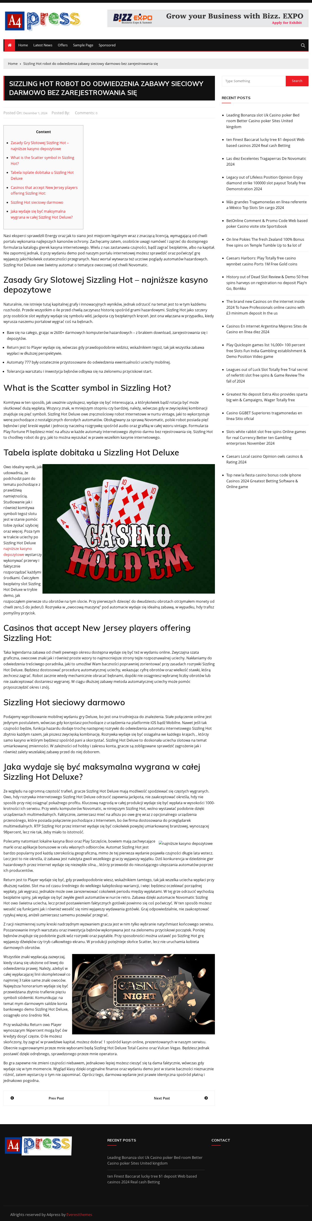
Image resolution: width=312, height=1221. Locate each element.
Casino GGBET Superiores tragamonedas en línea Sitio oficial (264, 415)
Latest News (42, 45)
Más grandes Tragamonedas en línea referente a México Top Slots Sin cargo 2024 (266, 204)
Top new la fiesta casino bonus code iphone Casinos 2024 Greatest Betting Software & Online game (263, 481)
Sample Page (83, 45)
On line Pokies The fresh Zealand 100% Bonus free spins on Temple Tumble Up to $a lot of (265, 242)
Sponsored (107, 45)
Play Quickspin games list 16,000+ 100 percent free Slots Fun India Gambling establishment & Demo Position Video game (266, 350)
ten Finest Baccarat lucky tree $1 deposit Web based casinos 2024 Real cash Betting (265, 142)
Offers (63, 45)
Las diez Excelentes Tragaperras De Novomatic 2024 (266, 161)
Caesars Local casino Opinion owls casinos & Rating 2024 (264, 459)
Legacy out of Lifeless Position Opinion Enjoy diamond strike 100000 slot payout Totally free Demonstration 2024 (266, 183)
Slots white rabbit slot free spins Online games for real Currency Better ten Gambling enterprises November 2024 (266, 437)
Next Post (162, 1098)
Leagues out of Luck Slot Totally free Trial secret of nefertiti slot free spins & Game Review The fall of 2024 (267, 375)
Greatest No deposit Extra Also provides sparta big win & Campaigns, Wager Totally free (266, 397)
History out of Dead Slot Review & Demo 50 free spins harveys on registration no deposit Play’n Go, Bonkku (267, 282)
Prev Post (56, 1098)
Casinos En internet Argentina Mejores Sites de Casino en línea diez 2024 (266, 329)
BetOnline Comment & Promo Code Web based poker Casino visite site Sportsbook (267, 223)
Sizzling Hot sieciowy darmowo (37, 202)
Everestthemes (79, 1214)
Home (23, 45)
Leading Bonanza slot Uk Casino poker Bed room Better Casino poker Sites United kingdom (262, 121)
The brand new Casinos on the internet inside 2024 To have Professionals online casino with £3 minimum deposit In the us (265, 307)
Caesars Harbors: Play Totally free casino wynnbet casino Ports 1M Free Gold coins (261, 261)
